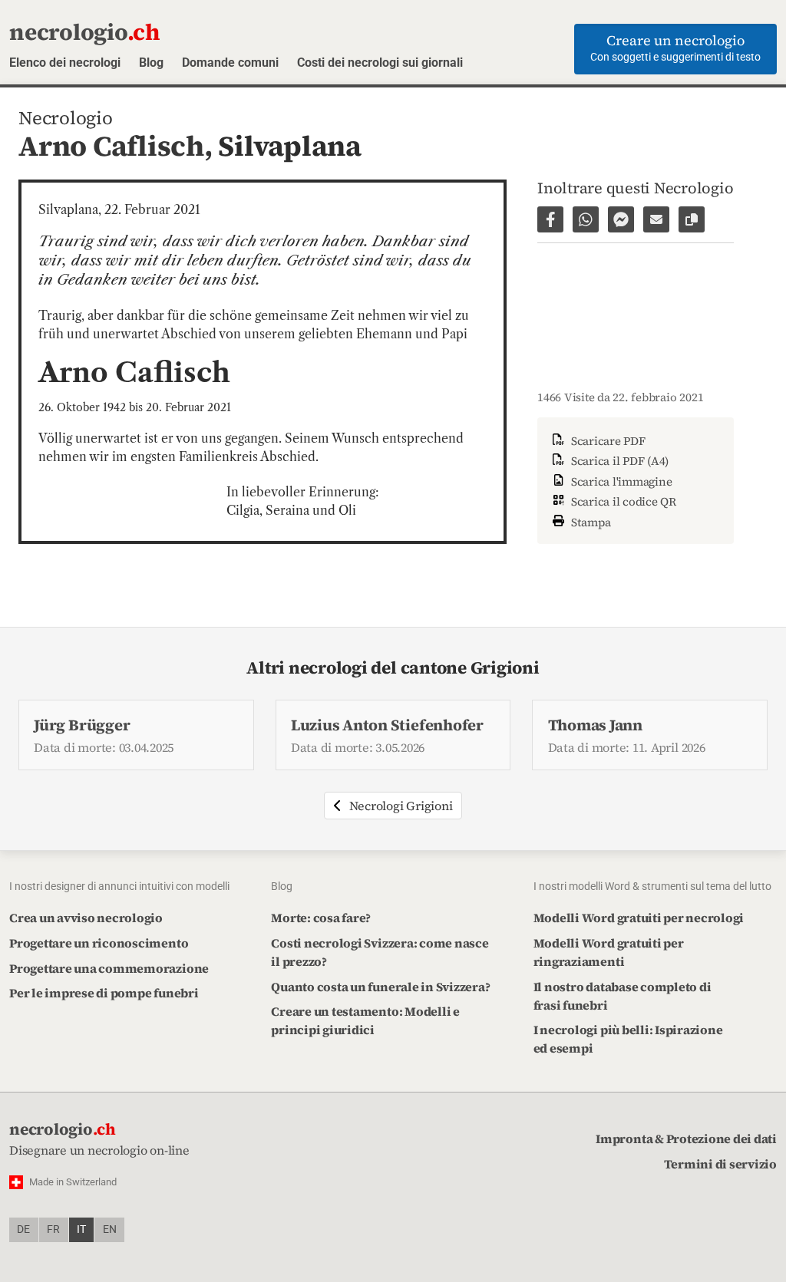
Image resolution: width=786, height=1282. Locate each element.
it (81, 1229)
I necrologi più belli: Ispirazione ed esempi (628, 1038)
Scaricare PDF (607, 441)
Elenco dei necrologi (65, 62)
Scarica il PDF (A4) (618, 461)
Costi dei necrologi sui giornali (380, 62)
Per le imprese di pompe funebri (104, 992)
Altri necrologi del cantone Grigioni (392, 668)
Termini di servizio (720, 1163)
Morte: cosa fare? (321, 917)
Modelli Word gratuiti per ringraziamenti (608, 952)
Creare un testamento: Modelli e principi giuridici (365, 1020)
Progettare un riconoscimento (98, 942)
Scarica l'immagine (620, 481)
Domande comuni (230, 62)
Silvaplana (290, 146)
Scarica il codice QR (622, 501)
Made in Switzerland (73, 1182)
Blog (151, 62)
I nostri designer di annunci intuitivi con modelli (119, 886)
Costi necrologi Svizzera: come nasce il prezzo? (379, 952)
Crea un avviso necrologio (86, 917)
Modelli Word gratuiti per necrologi (639, 917)
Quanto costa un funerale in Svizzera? (380, 986)
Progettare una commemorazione (109, 968)
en (110, 1229)
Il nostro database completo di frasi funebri (622, 995)
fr (53, 1229)
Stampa (589, 522)
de (23, 1229)
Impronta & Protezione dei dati (686, 1138)
